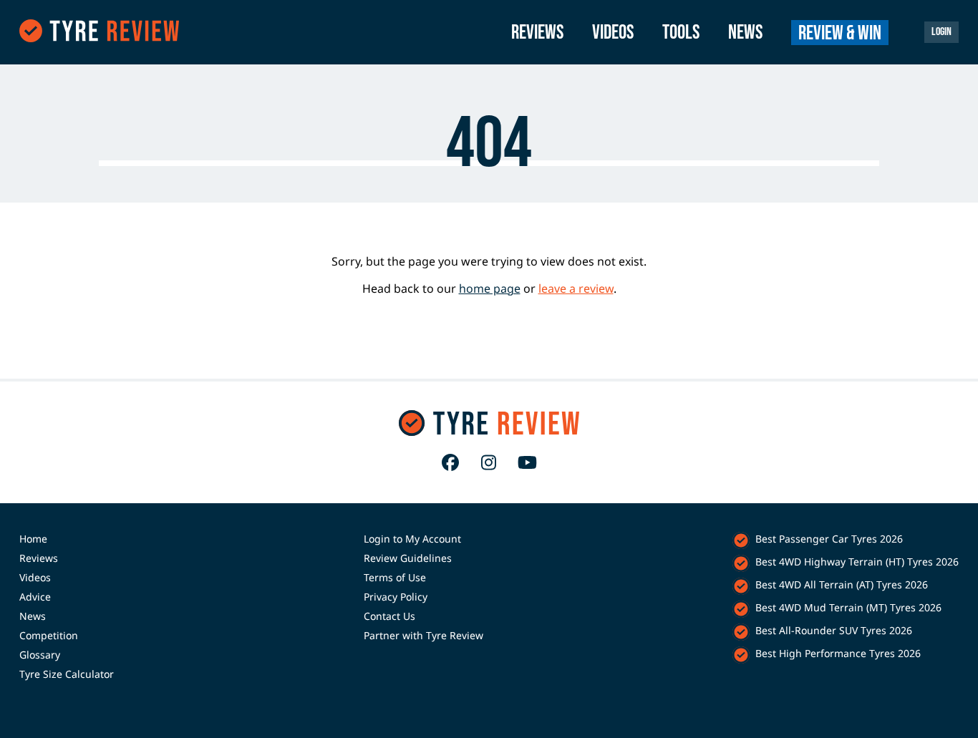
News (745, 32)
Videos (613, 32)
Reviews (537, 32)
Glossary (39, 654)
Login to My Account (412, 538)
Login (941, 32)
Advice (35, 596)
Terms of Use (395, 577)
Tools (680, 32)
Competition (48, 635)
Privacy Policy (395, 596)
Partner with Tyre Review (423, 635)
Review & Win (839, 33)
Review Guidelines (408, 558)
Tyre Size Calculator (66, 674)
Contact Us (389, 616)
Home (33, 538)
